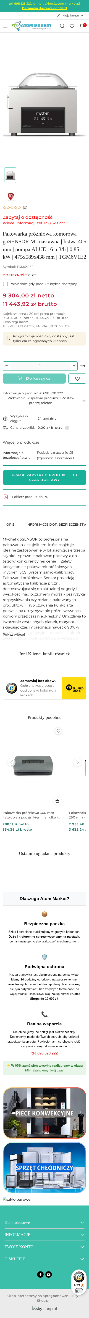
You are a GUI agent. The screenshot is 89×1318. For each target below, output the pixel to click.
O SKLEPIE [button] (15, 1259)
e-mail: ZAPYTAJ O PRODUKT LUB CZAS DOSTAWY (44, 477)
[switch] (79, 1290)
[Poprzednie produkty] (11, 762)
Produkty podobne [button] (44, 717)
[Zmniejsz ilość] (6, 366)
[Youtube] (48, 1274)
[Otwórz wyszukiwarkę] (62, 26)
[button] (15, 207)
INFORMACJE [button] (17, 1234)
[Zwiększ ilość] (74, 366)
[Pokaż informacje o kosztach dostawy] (67, 427)
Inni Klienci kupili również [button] (44, 653)
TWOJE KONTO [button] (19, 1246)
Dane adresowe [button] (17, 1222)
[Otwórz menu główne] (5, 26)
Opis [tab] (10, 524)
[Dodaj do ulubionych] (77, 378)
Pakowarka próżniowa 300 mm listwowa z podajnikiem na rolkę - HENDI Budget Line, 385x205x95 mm (30, 815)
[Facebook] (40, 1274)
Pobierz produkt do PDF (31, 497)
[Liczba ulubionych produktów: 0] (71, 26)
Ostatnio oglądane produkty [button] (44, 853)
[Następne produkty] (77, 762)
